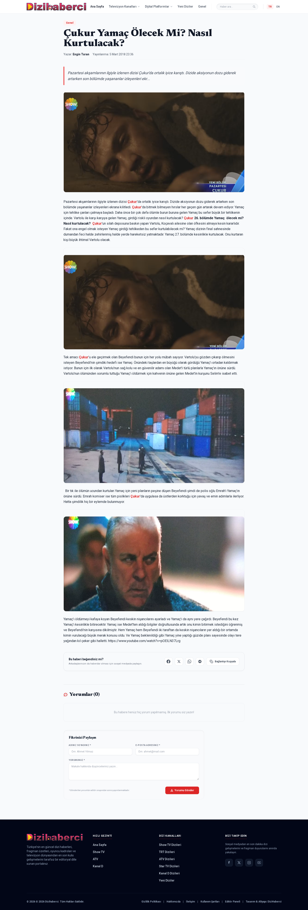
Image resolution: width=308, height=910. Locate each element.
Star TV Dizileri (169, 866)
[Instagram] (249, 862)
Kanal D (98, 866)
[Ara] (254, 6)
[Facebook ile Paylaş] (168, 661)
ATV (95, 859)
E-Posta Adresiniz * (148, 745)
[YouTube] (259, 862)
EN (278, 6)
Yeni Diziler (185, 6)
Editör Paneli (232, 901)
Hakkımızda (173, 901)
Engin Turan (81, 54)
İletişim (190, 901)
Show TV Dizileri (170, 845)
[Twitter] (239, 862)
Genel (202, 6)
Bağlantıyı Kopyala (225, 661)
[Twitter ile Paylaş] (179, 661)
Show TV (99, 852)
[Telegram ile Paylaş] (200, 661)
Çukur (132, 202)
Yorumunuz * (77, 760)
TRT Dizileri (167, 852)
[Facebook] (229, 862)
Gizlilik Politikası (151, 901)
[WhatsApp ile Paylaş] (189, 661)
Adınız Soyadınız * (80, 745)
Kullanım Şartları (210, 901)
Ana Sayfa (97, 6)
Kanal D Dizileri (169, 873)
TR (270, 6)
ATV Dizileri (167, 859)
